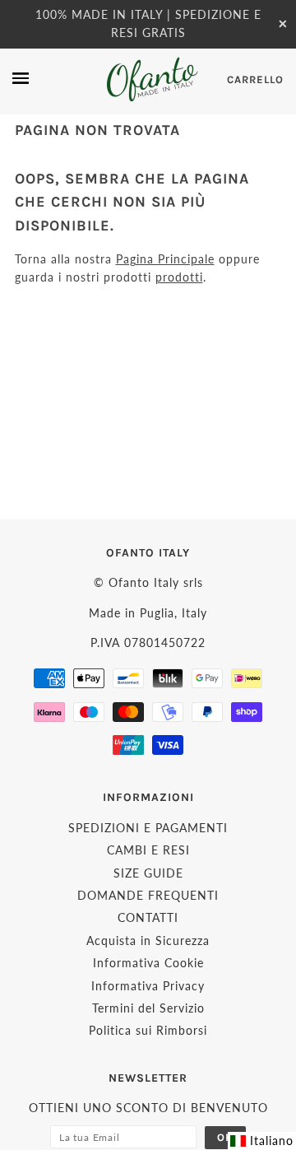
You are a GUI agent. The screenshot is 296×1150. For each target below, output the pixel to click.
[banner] (151, 79)
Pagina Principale (165, 259)
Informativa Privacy (148, 986)
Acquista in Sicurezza (148, 940)
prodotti (179, 277)
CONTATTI (148, 917)
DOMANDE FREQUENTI (148, 895)
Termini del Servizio (148, 1008)
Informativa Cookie (148, 963)
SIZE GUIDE (148, 873)
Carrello (255, 79)
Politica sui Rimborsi (148, 1030)
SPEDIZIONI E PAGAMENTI (148, 828)
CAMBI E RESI (148, 850)
